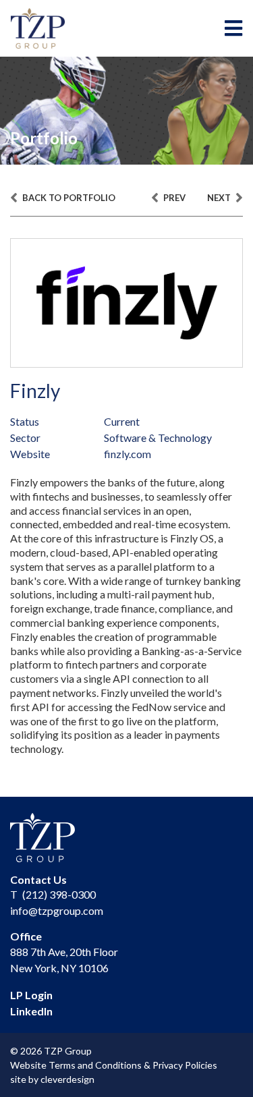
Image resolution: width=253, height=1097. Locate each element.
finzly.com (127, 453)
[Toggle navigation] (233, 28)
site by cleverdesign (52, 1079)
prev (173, 197)
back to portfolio (67, 197)
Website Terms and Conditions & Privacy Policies (113, 1065)
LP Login (31, 994)
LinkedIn (31, 1011)
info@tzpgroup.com (56, 910)
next (220, 197)
